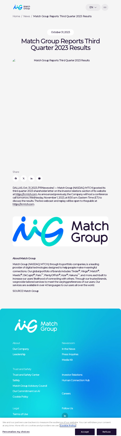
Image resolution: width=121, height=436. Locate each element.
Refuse (107, 431)
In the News (68, 348)
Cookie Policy (20, 396)
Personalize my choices (16, 431)
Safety (16, 380)
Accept (85, 431)
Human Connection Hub (76, 380)
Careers (66, 393)
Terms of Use (20, 414)
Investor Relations (72, 374)
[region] (60, 427)
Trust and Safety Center (26, 374)
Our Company (21, 348)
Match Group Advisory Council (30, 385)
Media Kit (67, 359)
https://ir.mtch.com (26, 194)
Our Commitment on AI (26, 391)
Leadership (19, 354)
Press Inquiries (70, 354)
